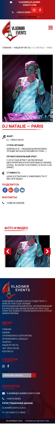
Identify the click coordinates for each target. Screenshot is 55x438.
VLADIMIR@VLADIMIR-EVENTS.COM (30, 3)
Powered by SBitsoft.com (37, 421)
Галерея (6, 342)
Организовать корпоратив (17, 336)
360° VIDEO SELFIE (10, 348)
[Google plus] (10, 190)
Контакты (7, 351)
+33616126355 (24, 12)
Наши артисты (10, 345)
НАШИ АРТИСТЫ (22, 48)
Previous (7, 251)
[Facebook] (5, 190)
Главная (6, 48)
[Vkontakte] (22, 190)
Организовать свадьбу (15, 339)
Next (47, 251)
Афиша (6, 332)
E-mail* (6, 372)
